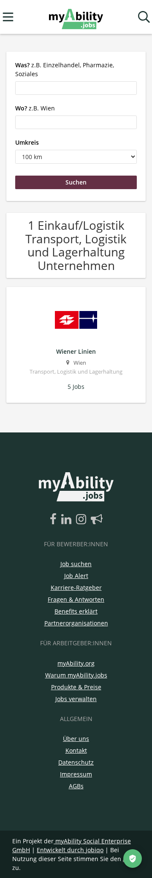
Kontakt (76, 750)
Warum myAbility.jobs (76, 675)
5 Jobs (76, 387)
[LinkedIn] (67, 520)
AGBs (76, 786)
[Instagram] (82, 520)
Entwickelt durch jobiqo (70, 850)
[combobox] (76, 88)
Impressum (76, 774)
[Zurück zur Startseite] (76, 17)
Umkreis (27, 142)
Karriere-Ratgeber (76, 587)
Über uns (76, 739)
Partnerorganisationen (76, 623)
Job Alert (76, 576)
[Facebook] (55, 520)
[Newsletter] (97, 520)
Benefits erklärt (76, 611)
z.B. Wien (35, 108)
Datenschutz (76, 762)
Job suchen (76, 564)
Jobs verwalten (76, 699)
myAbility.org (76, 663)
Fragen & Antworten (76, 599)
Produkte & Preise (76, 687)
